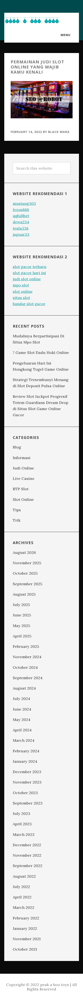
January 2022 (25, 928)
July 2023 (21, 813)
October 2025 (25, 573)
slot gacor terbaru (29, 266)
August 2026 (24, 552)
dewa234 (21, 221)
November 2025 (27, 562)
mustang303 (24, 203)
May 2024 (21, 719)
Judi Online (23, 468)
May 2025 (21, 625)
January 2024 (25, 761)
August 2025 (24, 594)
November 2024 (27, 656)
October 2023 (25, 792)
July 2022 (21, 886)
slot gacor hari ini (29, 272)
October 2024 (25, 667)
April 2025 (22, 636)
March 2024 (23, 740)
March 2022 (23, 907)
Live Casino (23, 478)
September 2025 (27, 583)
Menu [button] (65, 35)
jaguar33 (21, 234)
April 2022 (22, 897)
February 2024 (26, 751)
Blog (17, 447)
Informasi (21, 457)
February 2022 (26, 918)
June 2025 (22, 615)
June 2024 (22, 709)
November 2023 (27, 782)
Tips (17, 509)
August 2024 (24, 688)
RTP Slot (21, 488)
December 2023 (27, 771)
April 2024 (22, 730)
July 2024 (21, 698)
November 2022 (27, 855)
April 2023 (22, 823)
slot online (23, 291)
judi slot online (27, 279)
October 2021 (25, 949)
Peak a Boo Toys (32, 20)
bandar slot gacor (29, 303)
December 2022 (27, 844)
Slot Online (23, 499)
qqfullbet (21, 215)
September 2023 (28, 803)
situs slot (21, 297)
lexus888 (21, 209)
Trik (16, 520)
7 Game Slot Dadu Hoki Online (41, 352)
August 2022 (24, 876)
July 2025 (21, 604)
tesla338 (21, 228)
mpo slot (21, 285)
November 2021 (27, 938)
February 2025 (26, 646)
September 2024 (28, 677)
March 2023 (23, 834)
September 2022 (27, 865)
